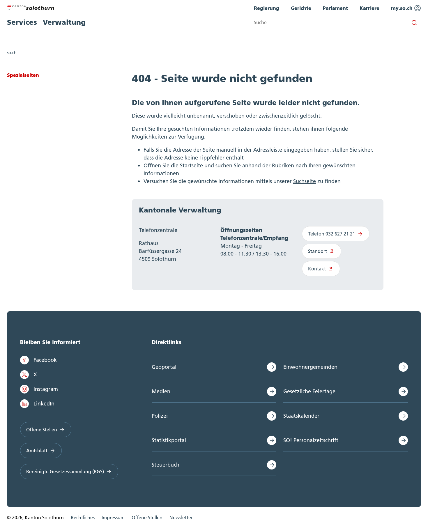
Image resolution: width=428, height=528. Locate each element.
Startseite (191, 165)
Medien (161, 391)
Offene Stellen (41, 430)
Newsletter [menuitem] (181, 517)
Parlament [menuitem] (335, 8)
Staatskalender (301, 415)
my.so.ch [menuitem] (402, 8)
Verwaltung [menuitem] (64, 22)
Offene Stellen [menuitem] (147, 517)
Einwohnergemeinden (310, 367)
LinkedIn (43, 403)
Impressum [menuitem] (113, 517)
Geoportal (164, 367)
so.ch (12, 52)
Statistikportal (169, 440)
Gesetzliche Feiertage (309, 391)
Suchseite (304, 181)
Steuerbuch (165, 464)
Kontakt (317, 269)
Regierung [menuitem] (266, 8)
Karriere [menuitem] (369, 8)
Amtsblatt (36, 450)
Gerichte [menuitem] (301, 8)
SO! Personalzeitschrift (310, 440)
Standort (317, 251)
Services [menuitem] (22, 22)
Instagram (45, 389)
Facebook (45, 360)
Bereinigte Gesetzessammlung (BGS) (65, 471)
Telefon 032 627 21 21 (331, 234)
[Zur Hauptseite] (30, 7)
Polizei (160, 415)
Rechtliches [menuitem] (83, 517)
